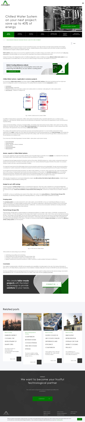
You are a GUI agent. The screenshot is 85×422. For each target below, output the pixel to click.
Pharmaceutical (9, 143)
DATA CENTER (42, 34)
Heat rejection (9, 90)
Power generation (10, 141)
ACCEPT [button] (79, 419)
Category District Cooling (69, 26)
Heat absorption (9, 87)
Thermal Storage (46, 413)
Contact (42, 398)
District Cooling (46, 411)
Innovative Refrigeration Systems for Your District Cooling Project (72, 341)
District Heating (60, 411)
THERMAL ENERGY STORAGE (65, 34)
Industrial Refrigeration (62, 413)
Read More (12, 358)
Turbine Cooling (74, 411)
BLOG (4, 39)
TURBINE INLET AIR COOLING (54, 34)
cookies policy (60, 419)
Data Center (73, 413)
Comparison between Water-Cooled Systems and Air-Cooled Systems (31, 343)
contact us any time (48, 272)
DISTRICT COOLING (20, 34)
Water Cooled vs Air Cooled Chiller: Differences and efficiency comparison (52, 341)
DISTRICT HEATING (31, 34)
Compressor (8, 86)
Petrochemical (9, 148)
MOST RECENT (8, 34)
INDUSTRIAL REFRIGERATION (76, 34)
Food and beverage (10, 147)
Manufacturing (9, 145)
